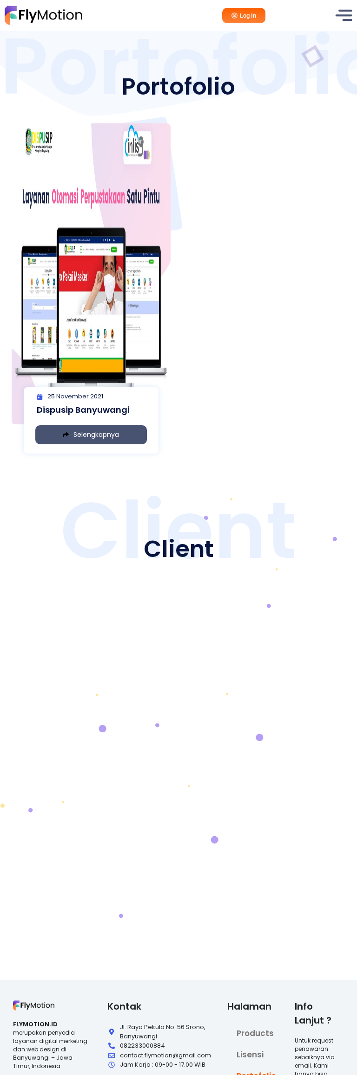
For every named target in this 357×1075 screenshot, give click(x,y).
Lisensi (250, 1054)
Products (255, 1033)
